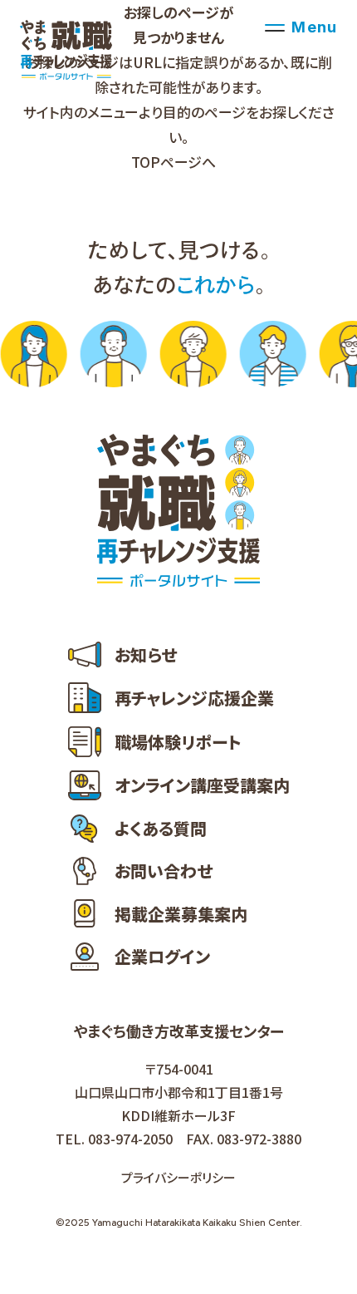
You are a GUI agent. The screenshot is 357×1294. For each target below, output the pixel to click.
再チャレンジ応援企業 (194, 698)
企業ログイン (162, 956)
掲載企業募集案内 (181, 914)
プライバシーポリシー (178, 1177)
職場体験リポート (178, 742)
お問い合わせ (164, 871)
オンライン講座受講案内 (202, 785)
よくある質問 (161, 828)
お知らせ (146, 654)
